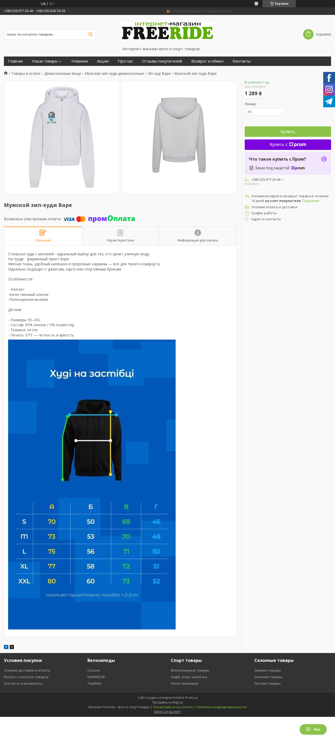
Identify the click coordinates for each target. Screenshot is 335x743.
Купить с (279, 144)
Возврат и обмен (207, 61)
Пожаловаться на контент (173, 707)
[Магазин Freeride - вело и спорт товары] (167, 31)
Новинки (79, 61)
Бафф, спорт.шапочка (189, 676)
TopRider (94, 683)
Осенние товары (268, 676)
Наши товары (45, 61)
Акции (103, 61)
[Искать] (90, 34)
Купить (288, 131)
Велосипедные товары (190, 670)
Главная (15, 61)
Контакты (242, 61)
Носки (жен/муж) (184, 683)
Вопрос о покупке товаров (26, 676)
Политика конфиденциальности (222, 707)
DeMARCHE (96, 676)
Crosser (93, 670)
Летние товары (267, 683)
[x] (12, 647)
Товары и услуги (25, 73)
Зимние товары (267, 670)
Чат (317, 729)
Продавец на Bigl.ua (167, 702)
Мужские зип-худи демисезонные (114, 73)
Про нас (125, 61)
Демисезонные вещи (62, 73)
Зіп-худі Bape (159, 73)
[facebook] (6, 647)
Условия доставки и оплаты (27, 670)
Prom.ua (191, 697)
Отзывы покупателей (162, 61)
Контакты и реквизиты (23, 683)
